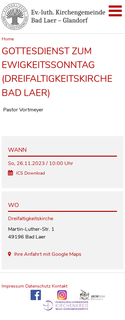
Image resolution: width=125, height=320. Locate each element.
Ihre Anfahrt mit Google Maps (47, 254)
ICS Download (30, 173)
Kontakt (60, 286)
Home (8, 39)
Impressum (13, 286)
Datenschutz (38, 286)
